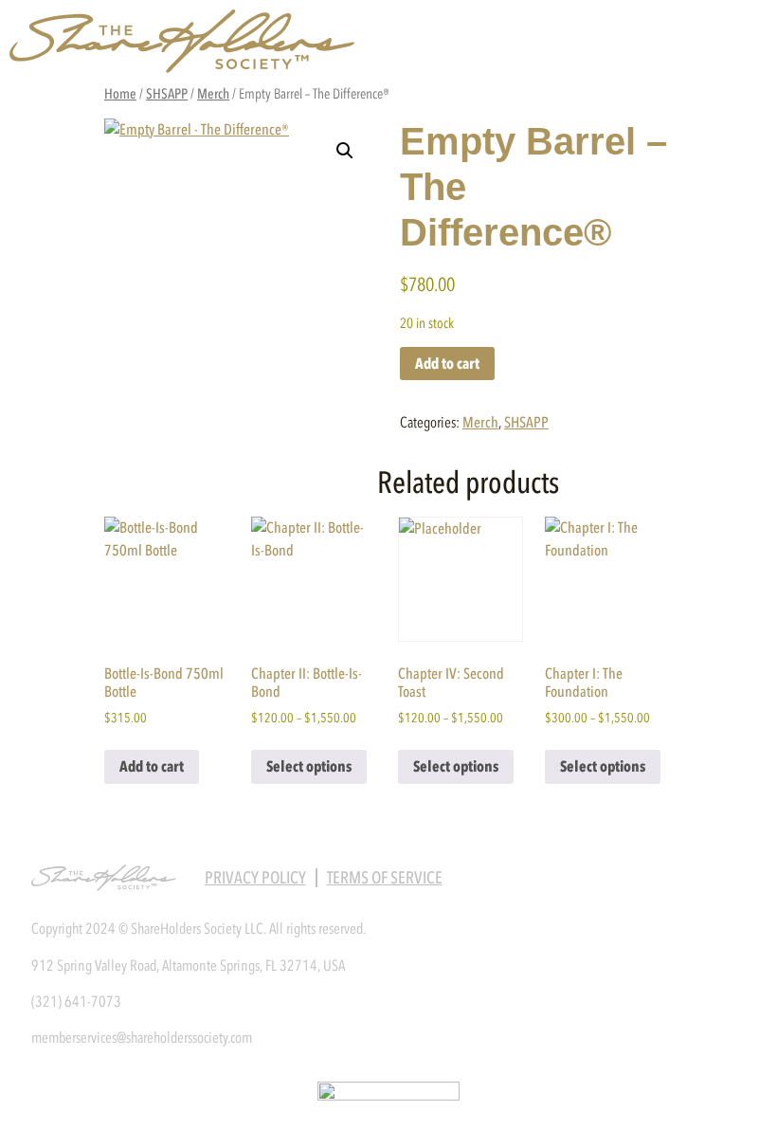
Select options (309, 766)
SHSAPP (167, 93)
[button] (345, 151)
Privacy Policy (255, 878)
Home (120, 93)
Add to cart (447, 364)
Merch (213, 93)
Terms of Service (385, 878)
